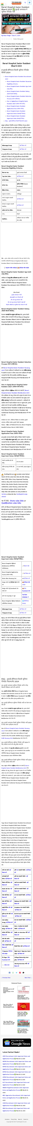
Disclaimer (7, 1119)
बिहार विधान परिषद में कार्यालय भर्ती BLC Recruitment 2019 (8, 1006)
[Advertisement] (16, 240)
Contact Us (25, 1119)
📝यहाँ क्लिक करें (26, 573)
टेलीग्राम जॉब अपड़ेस (24, 267)
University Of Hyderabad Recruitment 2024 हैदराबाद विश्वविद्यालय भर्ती (23, 997)
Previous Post (5, 977)
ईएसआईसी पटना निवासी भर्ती (16, 297)
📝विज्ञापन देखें (25, 566)
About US (20, 1119)
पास (17, 870)
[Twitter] (16, 972)
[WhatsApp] (13, 972)
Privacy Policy (14, 1119)
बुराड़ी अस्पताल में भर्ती (16, 294)
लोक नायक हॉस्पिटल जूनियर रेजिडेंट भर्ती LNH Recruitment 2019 (9, 1023)
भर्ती (9, 907)
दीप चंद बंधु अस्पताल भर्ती (16, 299)
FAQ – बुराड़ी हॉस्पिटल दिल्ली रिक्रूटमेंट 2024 (16, 121)
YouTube (3, 494)
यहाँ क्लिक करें (23, 145)
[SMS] (23, 972)
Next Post (28, 977)
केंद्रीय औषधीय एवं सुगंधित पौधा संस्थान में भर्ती (16, 304)
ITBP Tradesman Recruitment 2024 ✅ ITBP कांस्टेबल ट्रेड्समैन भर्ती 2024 (22, 1030)
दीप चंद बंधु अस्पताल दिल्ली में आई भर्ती (16, 302)
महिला (3, 945)
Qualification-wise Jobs (11, 503)
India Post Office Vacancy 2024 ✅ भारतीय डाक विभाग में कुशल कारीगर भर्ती (22, 1014)
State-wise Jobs (17, 501)
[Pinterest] (20, 972)
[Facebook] (9, 972)
